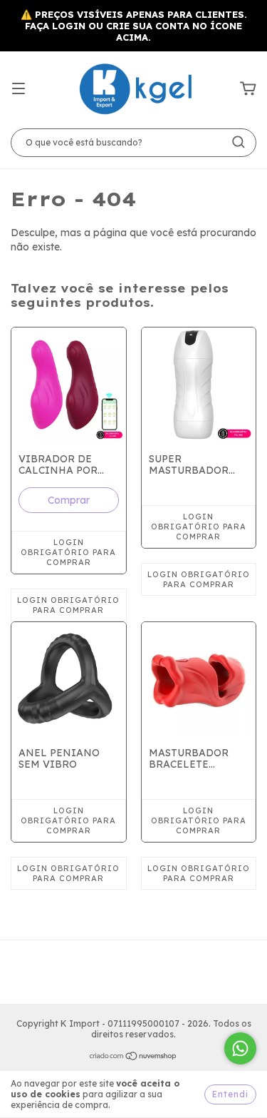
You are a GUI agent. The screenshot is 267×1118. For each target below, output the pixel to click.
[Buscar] (238, 142)
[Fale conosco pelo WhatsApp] (240, 1048)
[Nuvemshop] (133, 1057)
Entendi (230, 1094)
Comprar (69, 500)
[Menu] (18, 89)
